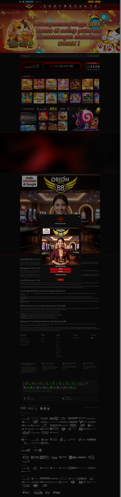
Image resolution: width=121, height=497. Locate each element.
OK (60, 279)
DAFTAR (60, 271)
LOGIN (60, 268)
